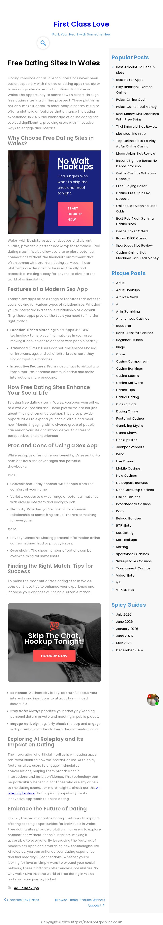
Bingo (120, 347)
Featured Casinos (130, 418)
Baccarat (124, 325)
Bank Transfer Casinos (134, 333)
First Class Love (81, 24)
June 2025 (124, 636)
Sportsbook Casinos (132, 554)
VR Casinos (125, 589)
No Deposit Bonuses (132, 482)
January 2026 (127, 629)
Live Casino (125, 461)
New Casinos (126, 475)
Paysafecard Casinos (133, 504)
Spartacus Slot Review (134, 245)
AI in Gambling (128, 311)
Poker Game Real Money (136, 106)
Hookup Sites (126, 440)
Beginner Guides (129, 340)
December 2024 (129, 650)
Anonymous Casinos (132, 318)
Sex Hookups (126, 540)
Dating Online (127, 411)
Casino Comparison (132, 361)
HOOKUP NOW (54, 655)
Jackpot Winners (130, 447)
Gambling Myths (129, 425)
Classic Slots (126, 404)
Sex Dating (125, 532)
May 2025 (124, 643)
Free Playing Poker (131, 186)
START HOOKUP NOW (75, 214)
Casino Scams (127, 375)
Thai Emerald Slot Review (136, 126)
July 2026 (123, 614)
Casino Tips (125, 390)
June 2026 (124, 621)
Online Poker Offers (132, 231)
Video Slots (125, 575)
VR (118, 582)
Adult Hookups (26, 888)
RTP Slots (123, 525)
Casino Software (129, 383)
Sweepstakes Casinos (134, 561)
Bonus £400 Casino (131, 238)
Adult (120, 283)
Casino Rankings (129, 368)
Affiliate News (127, 297)
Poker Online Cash (131, 99)
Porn (120, 511)
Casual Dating (127, 397)
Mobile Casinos (128, 468)
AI (117, 304)
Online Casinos (128, 497)
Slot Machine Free (131, 133)
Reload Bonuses (129, 518)
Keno (120, 454)
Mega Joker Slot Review (135, 153)
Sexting (122, 547)
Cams (121, 354)
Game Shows (127, 432)
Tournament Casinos (133, 568)
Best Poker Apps (129, 79)
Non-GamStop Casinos (135, 490)
